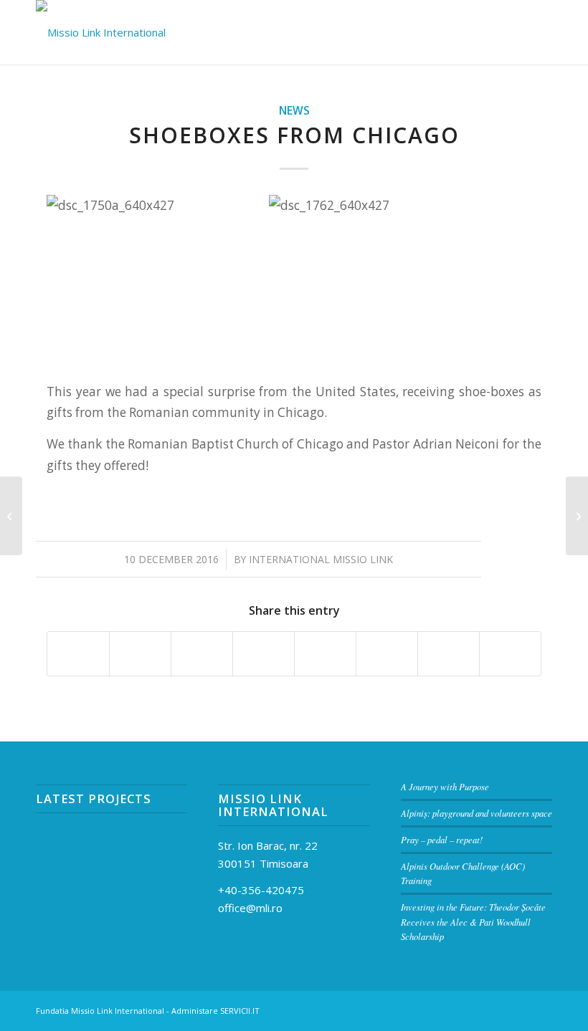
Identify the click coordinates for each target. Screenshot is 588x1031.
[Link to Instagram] (520, 1009)
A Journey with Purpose (445, 786)
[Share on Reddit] (448, 653)
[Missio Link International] (101, 32)
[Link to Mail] (477, 1009)
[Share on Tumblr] (325, 653)
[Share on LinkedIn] (263, 653)
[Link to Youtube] (541, 1009)
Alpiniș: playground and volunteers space (476, 813)
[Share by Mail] (510, 653)
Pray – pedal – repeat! (442, 839)
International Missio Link (321, 559)
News (294, 110)
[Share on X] (140, 653)
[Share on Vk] (386, 653)
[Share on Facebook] (78, 653)
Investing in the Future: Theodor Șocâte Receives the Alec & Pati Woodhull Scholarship (473, 921)
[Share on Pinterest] (201, 653)
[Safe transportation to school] (11, 515)
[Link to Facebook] (498, 1009)
